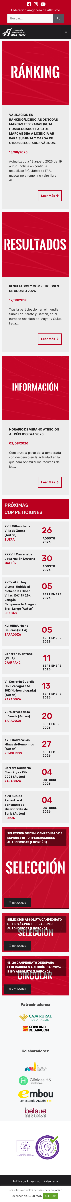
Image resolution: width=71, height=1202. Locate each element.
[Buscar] (58, 18)
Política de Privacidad (26, 1181)
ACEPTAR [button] (50, 1195)
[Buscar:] (30, 18)
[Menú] (66, 31)
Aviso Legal (51, 1181)
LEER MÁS (35, 1196)
